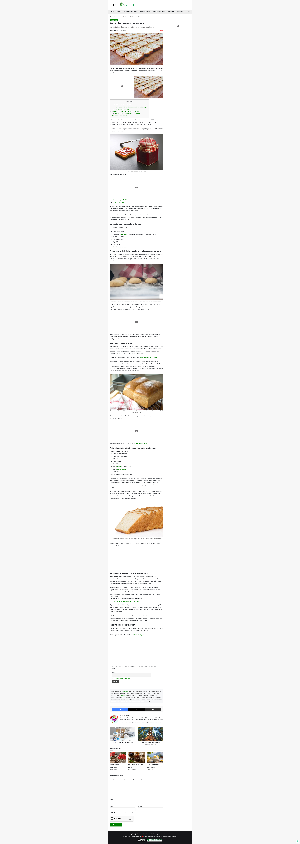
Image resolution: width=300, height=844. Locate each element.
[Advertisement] (121, 86)
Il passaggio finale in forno (122, 109)
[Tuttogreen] (122, 4)
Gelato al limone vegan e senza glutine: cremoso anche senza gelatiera (155, 766)
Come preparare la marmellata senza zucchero (126, 601)
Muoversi (171, 11)
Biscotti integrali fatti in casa (121, 200)
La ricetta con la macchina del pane (121, 105)
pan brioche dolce (141, 443)
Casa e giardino (145, 11)
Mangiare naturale (159, 11)
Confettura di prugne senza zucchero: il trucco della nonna (135, 766)
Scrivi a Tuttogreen (155, 834)
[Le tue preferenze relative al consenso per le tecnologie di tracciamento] (297, 841)
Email (113, 672)
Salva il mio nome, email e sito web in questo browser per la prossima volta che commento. (133, 812)
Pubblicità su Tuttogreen (165, 834)
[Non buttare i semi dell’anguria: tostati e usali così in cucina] (118, 757)
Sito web (140, 806)
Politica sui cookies (140, 834)
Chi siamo (148, 834)
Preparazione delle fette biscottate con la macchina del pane (131, 107)
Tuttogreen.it (126, 691)
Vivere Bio (180, 11)
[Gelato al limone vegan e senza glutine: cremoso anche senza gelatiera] (155, 757)
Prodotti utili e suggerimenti (119, 115)
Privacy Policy (132, 834)
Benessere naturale (130, 11)
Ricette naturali (126, 16)
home (112, 11)
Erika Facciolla (114, 30)
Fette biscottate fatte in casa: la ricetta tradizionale (125, 111)
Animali (118, 11)
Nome (111, 799)
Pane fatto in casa (118, 202)
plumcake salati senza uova (148, 357)
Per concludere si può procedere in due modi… (128, 113)
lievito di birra (124, 234)
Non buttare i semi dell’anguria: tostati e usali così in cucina (117, 766)
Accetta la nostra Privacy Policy (122, 678)
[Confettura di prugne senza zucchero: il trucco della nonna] (136, 757)
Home (112, 16)
